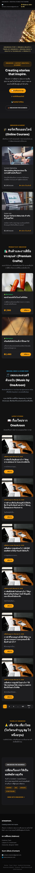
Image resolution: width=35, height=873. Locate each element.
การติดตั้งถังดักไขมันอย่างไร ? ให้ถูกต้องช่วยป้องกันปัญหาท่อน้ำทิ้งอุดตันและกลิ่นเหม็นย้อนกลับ (17, 593)
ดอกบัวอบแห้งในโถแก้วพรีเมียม (15, 297)
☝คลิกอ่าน (9, 471)
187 (23, 706)
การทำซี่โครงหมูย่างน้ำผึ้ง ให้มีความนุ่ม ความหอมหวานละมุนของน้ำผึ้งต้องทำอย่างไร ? (17, 639)
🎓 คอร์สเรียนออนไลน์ (17, 96)
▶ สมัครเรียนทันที (25, 185)
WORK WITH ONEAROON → (16, 797)
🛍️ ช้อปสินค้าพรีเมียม (17, 102)
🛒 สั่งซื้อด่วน (25, 310)
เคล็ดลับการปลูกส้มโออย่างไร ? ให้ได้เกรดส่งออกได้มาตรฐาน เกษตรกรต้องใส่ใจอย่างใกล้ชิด (17, 685)
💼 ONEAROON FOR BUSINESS (17, 108)
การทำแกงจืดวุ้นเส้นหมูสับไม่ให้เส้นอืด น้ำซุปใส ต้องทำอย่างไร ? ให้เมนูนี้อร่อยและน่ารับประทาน (17, 505)
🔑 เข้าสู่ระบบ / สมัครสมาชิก (26, 5)
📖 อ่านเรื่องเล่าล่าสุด (17, 90)
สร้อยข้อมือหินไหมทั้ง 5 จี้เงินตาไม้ (16, 341)
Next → (29, 706)
